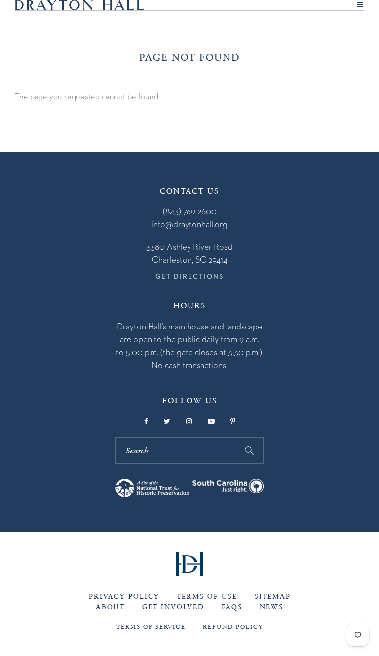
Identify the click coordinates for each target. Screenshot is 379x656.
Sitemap (273, 596)
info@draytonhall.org (189, 224)
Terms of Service (151, 626)
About (110, 607)
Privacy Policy (124, 596)
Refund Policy (233, 626)
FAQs (232, 607)
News (271, 607)
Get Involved (173, 607)
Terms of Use (207, 596)
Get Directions (189, 276)
